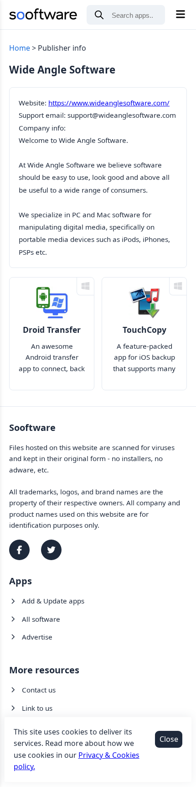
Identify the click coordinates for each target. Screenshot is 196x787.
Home (19, 48)
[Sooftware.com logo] (43, 16)
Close (169, 739)
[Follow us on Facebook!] (19, 550)
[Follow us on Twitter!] (51, 550)
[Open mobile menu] (180, 15)
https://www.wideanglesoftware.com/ (109, 102)
